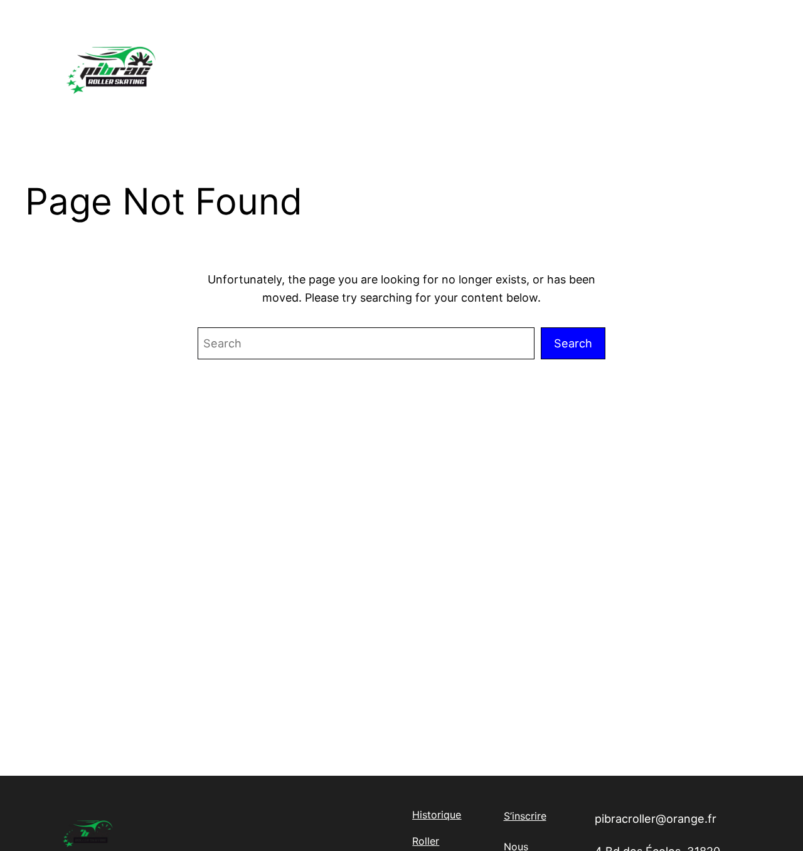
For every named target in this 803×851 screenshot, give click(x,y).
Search (573, 343)
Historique (436, 814)
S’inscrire (525, 816)
